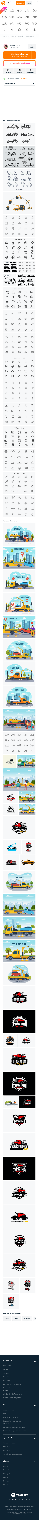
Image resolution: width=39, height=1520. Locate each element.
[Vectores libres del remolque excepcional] (19, 202)
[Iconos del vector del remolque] (12, 292)
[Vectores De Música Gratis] (19, 449)
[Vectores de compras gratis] (19, 311)
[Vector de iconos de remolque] (19, 155)
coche (7, 1428)
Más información (10, 82)
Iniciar (29, 3)
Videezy (6, 1483)
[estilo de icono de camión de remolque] (28, 279)
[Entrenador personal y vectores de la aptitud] (19, 518)
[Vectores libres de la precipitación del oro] (19, 334)
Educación (7, 1490)
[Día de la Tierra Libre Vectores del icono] (19, 403)
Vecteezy (6, 1479)
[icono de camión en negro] (10, 266)
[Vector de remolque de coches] (19, 132)
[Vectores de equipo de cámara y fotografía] (19, 426)
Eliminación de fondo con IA (13, 1504)
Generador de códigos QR (12, 1508)
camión (16, 1428)
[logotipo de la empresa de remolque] (11, 1395)
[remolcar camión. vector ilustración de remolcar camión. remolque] (11, 929)
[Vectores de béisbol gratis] (19, 495)
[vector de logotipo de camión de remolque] (11, 1379)
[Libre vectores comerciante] (19, 225)
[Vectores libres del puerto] (19, 472)
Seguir (32, 47)
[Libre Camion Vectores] (12, 279)
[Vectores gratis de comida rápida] (19, 248)
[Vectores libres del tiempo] (19, 380)
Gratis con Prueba (19, 55)
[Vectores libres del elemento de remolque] (19, 755)
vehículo (27, 1428)
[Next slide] (30, 1428)
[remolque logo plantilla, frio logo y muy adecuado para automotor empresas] (10, 823)
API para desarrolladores (12, 1494)
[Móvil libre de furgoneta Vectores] (19, 357)
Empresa (6, 1487)
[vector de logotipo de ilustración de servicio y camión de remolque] (10, 912)
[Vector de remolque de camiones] (19, 179)
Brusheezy (7, 1476)
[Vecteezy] (3, 3)
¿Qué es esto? (23, 78)
